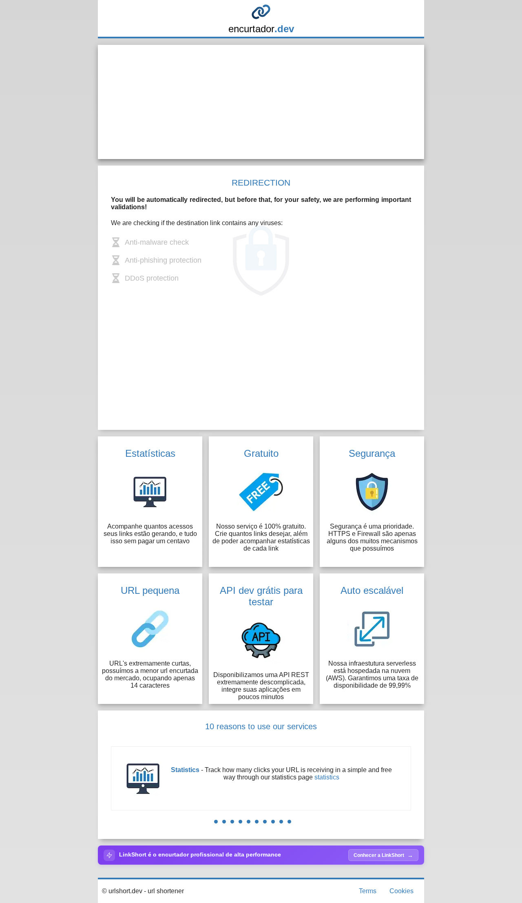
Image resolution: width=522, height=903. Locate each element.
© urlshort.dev (122, 891)
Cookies (401, 891)
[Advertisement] (261, 102)
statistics (326, 777)
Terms (367, 891)
